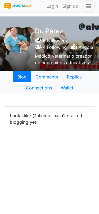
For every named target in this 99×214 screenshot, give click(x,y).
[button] (87, 6)
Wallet (67, 88)
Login (52, 6)
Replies (74, 77)
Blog (22, 77)
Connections (39, 88)
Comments (46, 77)
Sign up (70, 6)
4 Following (54, 47)
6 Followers (54, 40)
